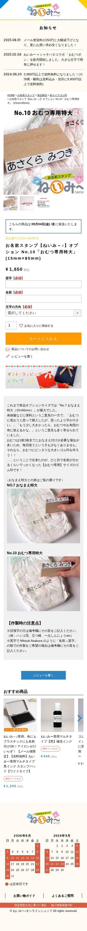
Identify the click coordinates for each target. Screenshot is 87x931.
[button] (7, 723)
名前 (15, 292)
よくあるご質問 (63, 895)
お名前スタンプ (26, 95)
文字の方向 (20, 307)
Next (79, 152)
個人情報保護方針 (61, 905)
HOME (11, 95)
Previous (8, 152)
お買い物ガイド (24, 895)
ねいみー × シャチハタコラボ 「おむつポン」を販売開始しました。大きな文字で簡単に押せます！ (53, 59)
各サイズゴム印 (58, 95)
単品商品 (42, 95)
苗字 (15, 278)
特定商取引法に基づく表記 (30, 905)
